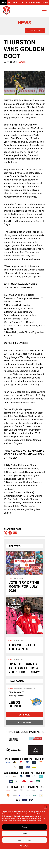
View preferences (24, 840)
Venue (45, 2)
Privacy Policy (24, 846)
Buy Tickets (24, 715)
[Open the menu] (44, 11)
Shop (14, 2)
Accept (24, 827)
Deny (24, 834)
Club (3, 2)
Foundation (34, 2)
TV (9, 2)
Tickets (23, 2)
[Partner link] (13, 738)
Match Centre (24, 722)
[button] (45, 807)
